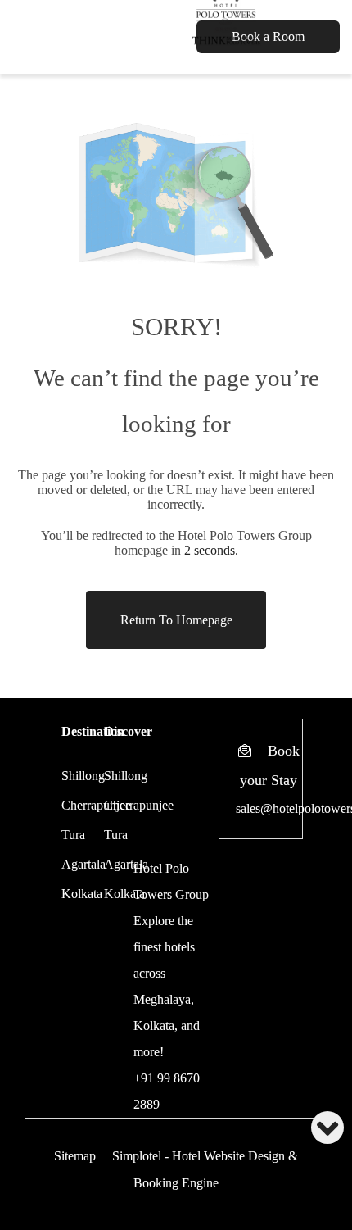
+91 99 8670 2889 (166, 1091)
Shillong (83, 776)
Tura (73, 835)
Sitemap (75, 1156)
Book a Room (268, 36)
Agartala (83, 864)
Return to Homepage (176, 620)
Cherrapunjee (139, 805)
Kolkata (81, 894)
